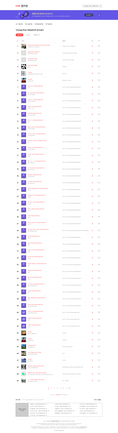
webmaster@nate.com (81, 427)
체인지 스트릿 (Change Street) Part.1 (71, 312)
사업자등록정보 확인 (83, 426)
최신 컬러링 (28, 24)
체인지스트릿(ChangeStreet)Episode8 (71, 155)
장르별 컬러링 (39, 24)
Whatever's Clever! (66, 80)
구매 (99, 46)
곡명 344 (19, 35)
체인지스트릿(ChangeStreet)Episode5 (71, 237)
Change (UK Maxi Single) (68, 59)
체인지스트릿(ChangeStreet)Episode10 (71, 121)
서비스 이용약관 (46, 421)
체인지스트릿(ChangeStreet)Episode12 (71, 87)
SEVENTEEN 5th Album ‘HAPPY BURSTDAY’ (72, 367)
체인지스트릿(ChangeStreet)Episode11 (71, 107)
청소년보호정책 (62, 421)
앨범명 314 (37, 35)
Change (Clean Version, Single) (69, 53)
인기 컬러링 (19, 24)
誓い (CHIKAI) (65, 380)
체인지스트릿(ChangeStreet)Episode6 (71, 203)
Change (64, 333)
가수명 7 (28, 35)
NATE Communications (59, 430)
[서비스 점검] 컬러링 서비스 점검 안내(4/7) (33, 399)
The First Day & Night (67, 346)
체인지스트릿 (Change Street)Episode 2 (71, 292)
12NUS (64, 360)
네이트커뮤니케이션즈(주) (42, 423)
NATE (18, 6)
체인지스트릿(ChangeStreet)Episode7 (71, 182)
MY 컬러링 (49, 24)
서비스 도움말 (97, 399)
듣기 (92, 46)
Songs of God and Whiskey (68, 46)
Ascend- (64, 73)
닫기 (99, 15)
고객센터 (73, 421)
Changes (64, 339)
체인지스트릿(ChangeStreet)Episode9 (71, 135)
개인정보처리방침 (55, 421)
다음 (69, 388)
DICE (63, 353)
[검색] (100, 5)
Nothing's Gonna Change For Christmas (71, 374)
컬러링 (25, 6)
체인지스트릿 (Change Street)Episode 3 (71, 264)
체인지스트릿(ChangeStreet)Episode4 (71, 244)
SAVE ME (64, 66)
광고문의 (68, 421)
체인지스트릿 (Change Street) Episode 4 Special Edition (75, 230)
